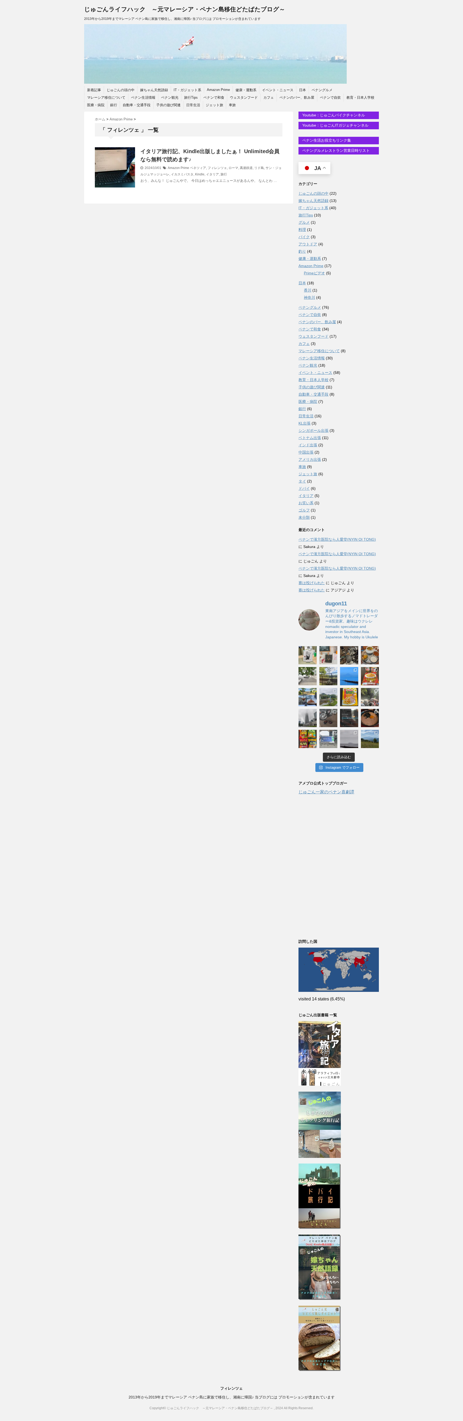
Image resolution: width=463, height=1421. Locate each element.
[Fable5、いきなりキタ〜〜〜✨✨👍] (349, 718)
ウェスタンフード (244, 97)
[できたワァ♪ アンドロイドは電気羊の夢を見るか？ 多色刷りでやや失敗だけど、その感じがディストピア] (328, 655)
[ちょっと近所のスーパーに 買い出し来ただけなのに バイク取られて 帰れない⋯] (349, 655)
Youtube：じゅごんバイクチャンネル (333, 115)
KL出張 (304, 423)
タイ (302, 481)
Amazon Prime (218, 90)
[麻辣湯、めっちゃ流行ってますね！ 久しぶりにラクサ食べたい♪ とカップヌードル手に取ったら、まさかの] (370, 676)
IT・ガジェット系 (187, 90)
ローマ (233, 168)
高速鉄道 (246, 168)
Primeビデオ (314, 273)
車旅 (232, 105)
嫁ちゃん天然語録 (154, 90)
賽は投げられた (311, 583)
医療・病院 (95, 105)
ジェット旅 (214, 105)
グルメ (304, 222)
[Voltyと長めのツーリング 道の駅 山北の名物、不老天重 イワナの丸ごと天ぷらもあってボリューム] (370, 739)
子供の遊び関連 (168, 105)
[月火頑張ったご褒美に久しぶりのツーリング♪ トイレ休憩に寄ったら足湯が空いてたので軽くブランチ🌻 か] (307, 697)
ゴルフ (304, 510)
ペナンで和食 (213, 97)
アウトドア (307, 244)
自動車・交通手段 (137, 105)
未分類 (304, 517)
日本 (302, 90)
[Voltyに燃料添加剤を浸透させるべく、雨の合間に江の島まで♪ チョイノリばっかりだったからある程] (328, 697)
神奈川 (309, 297)
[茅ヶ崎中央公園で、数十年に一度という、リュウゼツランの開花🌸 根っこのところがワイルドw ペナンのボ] (328, 676)
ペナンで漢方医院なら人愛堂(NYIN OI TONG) (337, 539)
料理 (302, 229)
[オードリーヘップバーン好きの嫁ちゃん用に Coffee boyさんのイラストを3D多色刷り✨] (307, 655)
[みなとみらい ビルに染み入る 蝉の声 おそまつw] (307, 676)
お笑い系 (305, 503)
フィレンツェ (217, 168)
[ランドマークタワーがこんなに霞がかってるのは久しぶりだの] (307, 718)
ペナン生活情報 (143, 97)
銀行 (113, 105)
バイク (304, 237)
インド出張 (307, 445)
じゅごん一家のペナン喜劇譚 (326, 792)
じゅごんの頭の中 (121, 90)
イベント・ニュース (277, 90)
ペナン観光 (169, 97)
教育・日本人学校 (360, 97)
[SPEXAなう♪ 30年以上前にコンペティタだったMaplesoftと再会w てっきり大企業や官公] (328, 739)
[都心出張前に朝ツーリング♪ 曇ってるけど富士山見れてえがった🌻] (349, 739)
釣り (302, 251)
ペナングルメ (322, 90)
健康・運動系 (246, 90)
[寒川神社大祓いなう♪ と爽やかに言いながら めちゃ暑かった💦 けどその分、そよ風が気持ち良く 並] (370, 697)
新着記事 (94, 90)
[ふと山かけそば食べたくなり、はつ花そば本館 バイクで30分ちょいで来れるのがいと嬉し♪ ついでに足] (370, 718)
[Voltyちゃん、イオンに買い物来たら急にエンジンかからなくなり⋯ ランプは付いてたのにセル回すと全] (328, 718)
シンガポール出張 (313, 430)
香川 (307, 290)
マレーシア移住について (106, 97)
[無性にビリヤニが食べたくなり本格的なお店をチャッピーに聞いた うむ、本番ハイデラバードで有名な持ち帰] (370, 655)
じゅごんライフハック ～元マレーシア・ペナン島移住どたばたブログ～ (184, 9)
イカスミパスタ (182, 174)
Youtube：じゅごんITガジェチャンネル (334, 125)
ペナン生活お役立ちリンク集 (326, 140)
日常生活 (193, 105)
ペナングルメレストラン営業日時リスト (335, 150)
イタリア (212, 174)
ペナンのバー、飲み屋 (296, 97)
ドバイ (304, 488)
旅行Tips (191, 97)
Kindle (199, 174)
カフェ (268, 97)
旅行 (224, 174)
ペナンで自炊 (330, 97)
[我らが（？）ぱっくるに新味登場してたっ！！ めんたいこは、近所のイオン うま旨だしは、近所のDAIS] (307, 739)
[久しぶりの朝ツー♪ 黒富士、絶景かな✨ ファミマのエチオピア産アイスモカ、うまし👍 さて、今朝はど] (349, 676)
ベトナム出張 (309, 438)
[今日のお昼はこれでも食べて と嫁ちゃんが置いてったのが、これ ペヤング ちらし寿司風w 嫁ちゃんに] (349, 697)
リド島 (259, 168)
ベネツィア (198, 168)
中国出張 (305, 452)
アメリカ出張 (309, 459)
